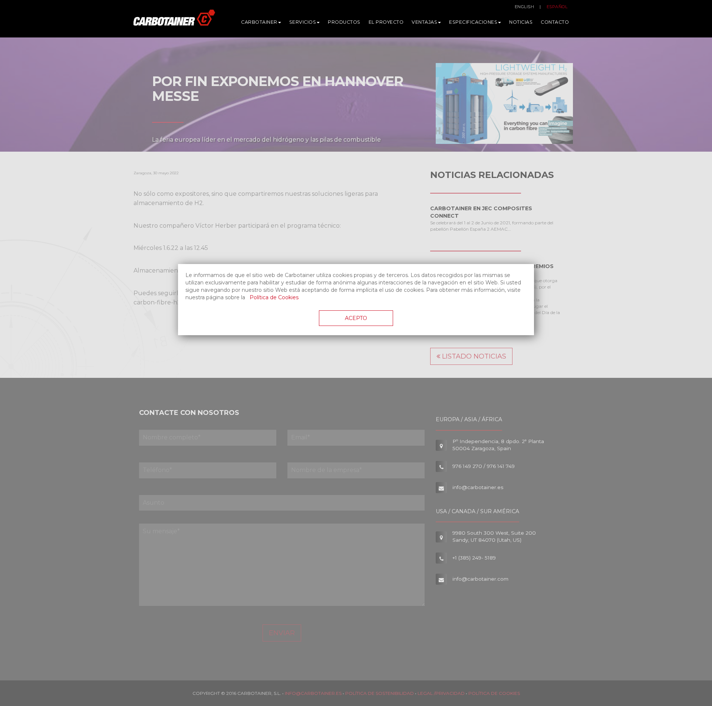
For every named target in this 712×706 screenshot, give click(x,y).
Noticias (521, 22)
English (524, 6)
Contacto (555, 22)
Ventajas (424, 22)
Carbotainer (259, 22)
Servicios (302, 22)
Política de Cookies (274, 297)
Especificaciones (473, 22)
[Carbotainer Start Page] (174, 21)
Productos (344, 22)
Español (557, 6)
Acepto (356, 318)
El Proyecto (386, 22)
